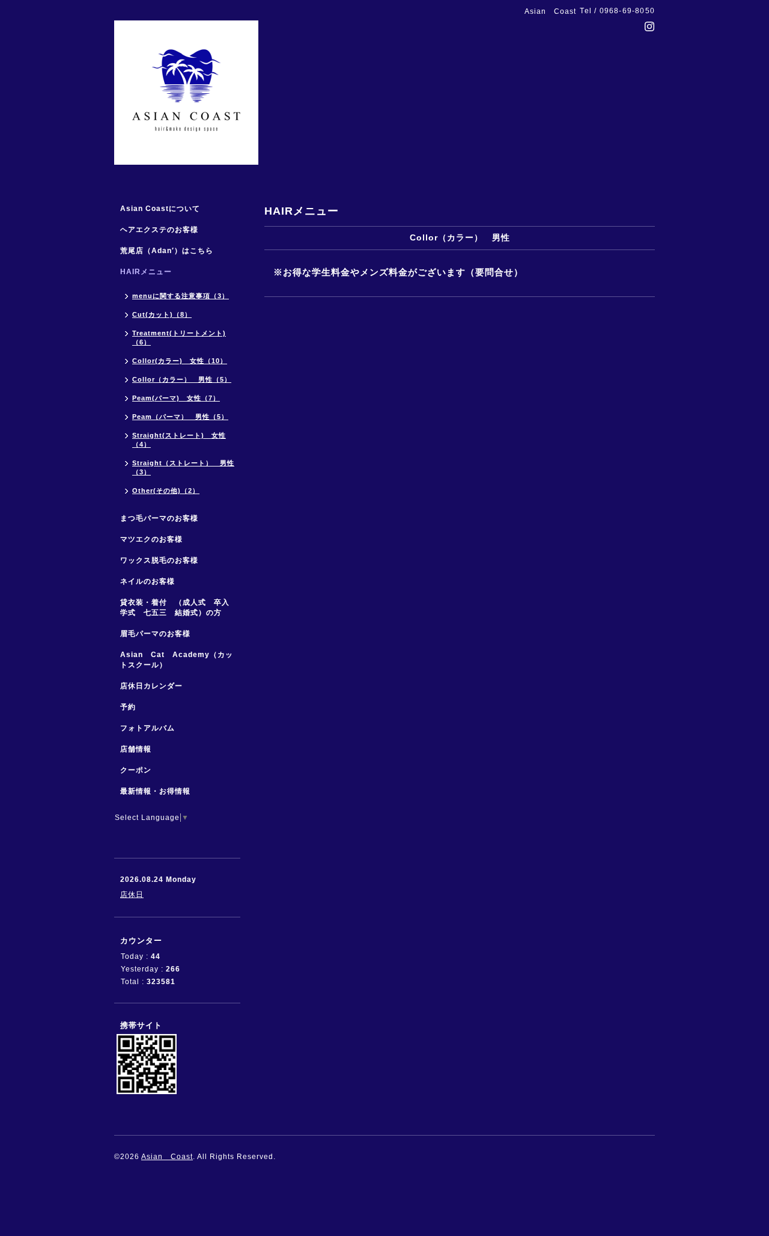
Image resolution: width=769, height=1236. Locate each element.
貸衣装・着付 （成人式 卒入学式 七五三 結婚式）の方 (174, 607)
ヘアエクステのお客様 (159, 229)
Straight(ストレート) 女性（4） (179, 440)
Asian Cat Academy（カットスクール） (176, 659)
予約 (128, 707)
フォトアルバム (147, 728)
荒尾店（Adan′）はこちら (166, 250)
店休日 (132, 894)
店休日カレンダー (151, 686)
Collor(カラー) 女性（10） (179, 360)
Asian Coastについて (160, 208)
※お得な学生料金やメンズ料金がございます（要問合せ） (398, 272)
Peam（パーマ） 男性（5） (180, 416)
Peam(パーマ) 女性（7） (176, 398)
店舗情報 (135, 749)
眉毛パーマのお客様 (155, 633)
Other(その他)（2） (165, 490)
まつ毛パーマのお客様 (159, 518)
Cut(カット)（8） (162, 314)
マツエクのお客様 (151, 539)
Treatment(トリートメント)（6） (179, 337)
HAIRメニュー (146, 272)
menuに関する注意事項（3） (180, 295)
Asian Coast (167, 1156)
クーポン (135, 770)
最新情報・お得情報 (155, 791)
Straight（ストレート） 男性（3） (183, 467)
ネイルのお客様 (147, 581)
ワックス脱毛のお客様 (159, 560)
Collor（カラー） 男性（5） (181, 379)
